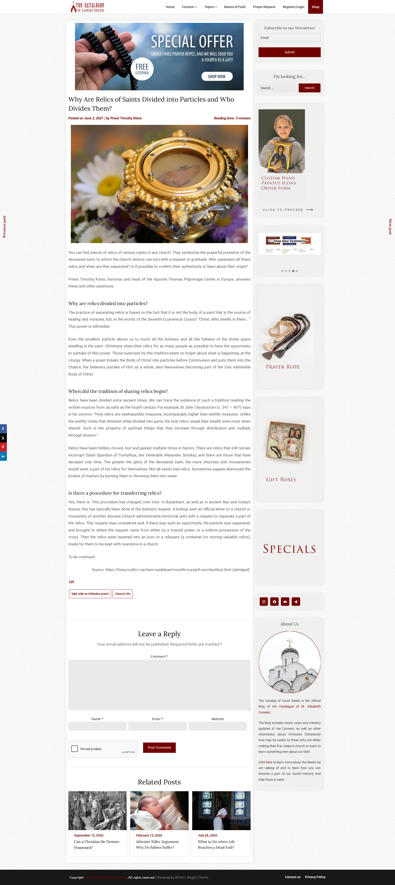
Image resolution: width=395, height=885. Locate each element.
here (269, 762)
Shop (315, 7)
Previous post (4, 227)
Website (217, 719)
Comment (159, 656)
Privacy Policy (315, 877)
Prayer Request (264, 7)
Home (170, 7)
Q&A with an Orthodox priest (90, 593)
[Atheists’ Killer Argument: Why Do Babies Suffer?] (159, 809)
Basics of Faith (235, 7)
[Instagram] (264, 601)
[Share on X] (3, 437)
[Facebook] (274, 601)
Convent (188, 7)
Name (97, 719)
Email (157, 719)
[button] (282, 271)
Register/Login (293, 7)
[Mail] (285, 601)
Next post (390, 227)
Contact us (293, 877)
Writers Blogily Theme (191, 877)
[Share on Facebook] (3, 428)
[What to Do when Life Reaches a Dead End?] (221, 809)
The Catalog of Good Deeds (105, 877)
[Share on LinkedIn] (3, 456)
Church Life (122, 593)
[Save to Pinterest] (3, 447)
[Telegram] (296, 601)
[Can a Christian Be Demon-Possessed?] (97, 809)
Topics (209, 7)
